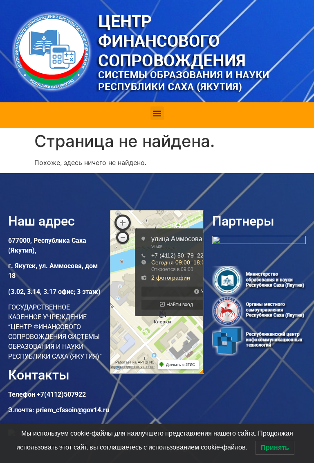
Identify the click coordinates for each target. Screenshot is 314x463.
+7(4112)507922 (61, 394)
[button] (157, 113)
